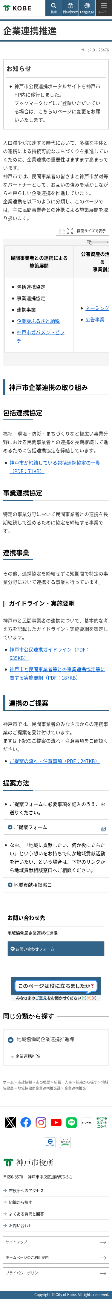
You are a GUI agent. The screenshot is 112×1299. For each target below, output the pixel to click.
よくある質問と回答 (26, 1213)
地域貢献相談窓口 (33, 884)
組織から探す (86, 1082)
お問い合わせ (20, 1225)
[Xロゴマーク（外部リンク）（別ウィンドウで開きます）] (10, 1122)
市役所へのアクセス (26, 1190)
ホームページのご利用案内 (27, 1257)
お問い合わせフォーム (35, 949)
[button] (53, 8)
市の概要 (43, 1082)
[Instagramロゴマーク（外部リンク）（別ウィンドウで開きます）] (41, 1122)
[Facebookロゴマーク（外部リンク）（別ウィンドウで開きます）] (25, 1122)
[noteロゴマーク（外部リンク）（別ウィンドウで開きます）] (86, 1122)
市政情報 (25, 1082)
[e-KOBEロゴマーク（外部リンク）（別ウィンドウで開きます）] (50, 1142)
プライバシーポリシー (24, 1273)
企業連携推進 (27, 1056)
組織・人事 (63, 1082)
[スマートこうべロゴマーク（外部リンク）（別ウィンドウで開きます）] (101, 1122)
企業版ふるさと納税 (38, 320)
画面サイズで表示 (91, 230)
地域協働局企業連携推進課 (45, 1038)
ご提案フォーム (30, 827)
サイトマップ (16, 1242)
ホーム (8, 1082)
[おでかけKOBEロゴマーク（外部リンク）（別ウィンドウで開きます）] (65, 1142)
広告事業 (95, 319)
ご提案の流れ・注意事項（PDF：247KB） (55, 760)
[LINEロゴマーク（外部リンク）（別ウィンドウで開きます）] (71, 1122)
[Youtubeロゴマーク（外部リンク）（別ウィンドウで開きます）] (56, 1122)
